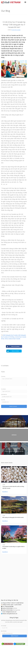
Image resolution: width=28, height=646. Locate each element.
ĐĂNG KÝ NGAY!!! (14, 635)
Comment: (3, 376)
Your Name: (3, 389)
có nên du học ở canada (20, 337)
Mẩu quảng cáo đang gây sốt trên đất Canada (13, 517)
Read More (5, 491)
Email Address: (4, 394)
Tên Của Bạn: (3, 625)
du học (2, 338)
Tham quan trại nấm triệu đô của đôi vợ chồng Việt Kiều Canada (13, 487)
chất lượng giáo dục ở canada (10, 335)
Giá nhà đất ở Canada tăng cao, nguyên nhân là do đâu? (13, 547)
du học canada (8, 338)
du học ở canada (16, 338)
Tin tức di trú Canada (15, 30)
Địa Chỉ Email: (3, 631)
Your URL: (3, 399)
